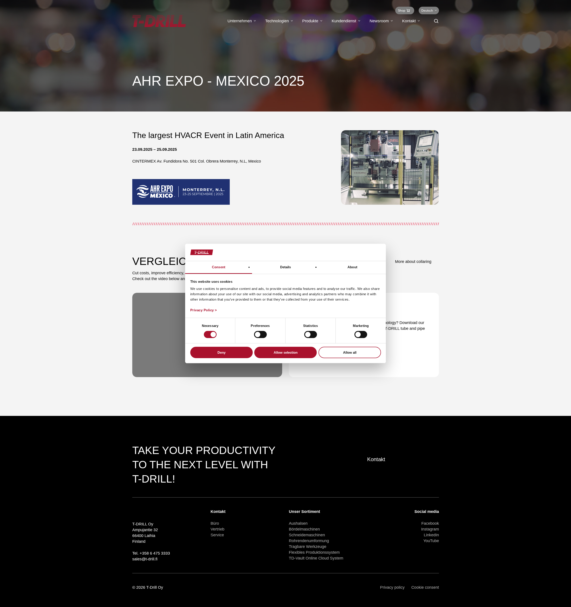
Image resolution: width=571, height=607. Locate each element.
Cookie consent (425, 587)
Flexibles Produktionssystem (314, 552)
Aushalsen (298, 523)
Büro (215, 523)
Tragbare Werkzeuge (307, 546)
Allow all (349, 352)
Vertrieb (217, 529)
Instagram (430, 529)
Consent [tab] (218, 267)
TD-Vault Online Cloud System (316, 558)
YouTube (431, 541)
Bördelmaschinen (304, 529)
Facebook (430, 523)
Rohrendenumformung (309, 541)
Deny (221, 352)
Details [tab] (285, 267)
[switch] (260, 334)
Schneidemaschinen (307, 535)
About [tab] (352, 267)
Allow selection (286, 352)
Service (217, 535)
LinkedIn (431, 535)
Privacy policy (392, 587)
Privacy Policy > (203, 310)
